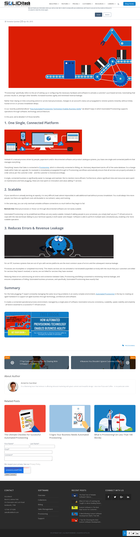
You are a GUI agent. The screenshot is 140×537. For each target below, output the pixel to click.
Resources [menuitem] (99, 4)
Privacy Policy (35, 464)
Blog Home (129, 4)
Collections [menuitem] (42, 500)
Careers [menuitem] (111, 4)
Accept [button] (98, 14)
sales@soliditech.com (11, 512)
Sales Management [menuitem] (45, 509)
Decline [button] (107, 14)
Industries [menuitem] (53, 4)
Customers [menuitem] (87, 4)
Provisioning (44, 167)
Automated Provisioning (105, 294)
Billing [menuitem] (40, 504)
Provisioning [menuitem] (43, 514)
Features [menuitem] (65, 4)
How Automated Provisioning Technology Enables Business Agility (55, 109)
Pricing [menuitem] (75, 4)
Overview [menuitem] (41, 495)
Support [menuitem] (41, 518)
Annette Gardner (13, 21)
